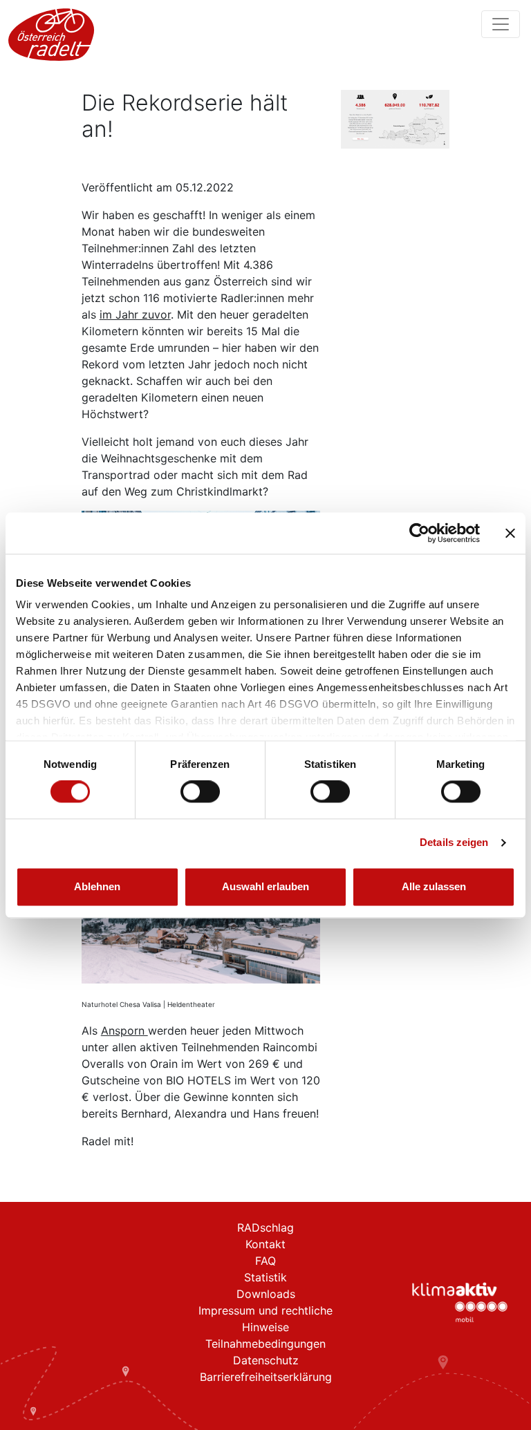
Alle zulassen (434, 886)
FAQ (265, 1261)
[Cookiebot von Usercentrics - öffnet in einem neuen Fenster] (419, 533)
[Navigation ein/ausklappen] (500, 24)
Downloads (265, 1294)
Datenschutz (266, 1360)
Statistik (265, 1277)
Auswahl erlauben (265, 886)
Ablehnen (97, 886)
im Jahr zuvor (135, 314)
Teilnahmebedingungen (265, 1344)
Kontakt (265, 1244)
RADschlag (265, 1227)
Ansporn (124, 1030)
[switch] (200, 792)
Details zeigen (454, 843)
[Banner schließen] (510, 533)
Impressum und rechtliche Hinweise (265, 1319)
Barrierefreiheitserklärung (266, 1377)
